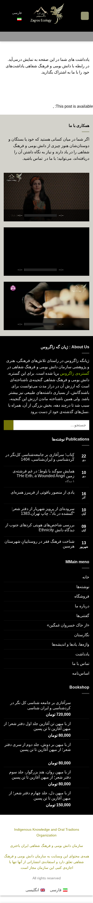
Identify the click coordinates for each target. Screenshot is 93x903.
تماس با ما (80, 663)
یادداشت (82, 654)
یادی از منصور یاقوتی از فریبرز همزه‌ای (42, 492)
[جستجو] (47, 36)
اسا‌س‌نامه (80, 673)
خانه (85, 577)
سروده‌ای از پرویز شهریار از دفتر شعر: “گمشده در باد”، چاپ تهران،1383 (43, 511)
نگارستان (81, 635)
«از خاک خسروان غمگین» (68, 625)
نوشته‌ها (82, 587)
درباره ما (82, 606)
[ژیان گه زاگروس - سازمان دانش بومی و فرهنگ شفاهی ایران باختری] (46, 15)
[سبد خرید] (74, 15)
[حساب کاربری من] (6, 15)
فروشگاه (81, 596)
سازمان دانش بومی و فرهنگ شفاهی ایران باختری (46, 846)
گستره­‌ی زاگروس (74, 373)
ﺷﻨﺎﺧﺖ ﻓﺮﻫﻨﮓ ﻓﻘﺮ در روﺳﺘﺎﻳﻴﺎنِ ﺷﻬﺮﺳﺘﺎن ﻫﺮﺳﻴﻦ (39, 543)
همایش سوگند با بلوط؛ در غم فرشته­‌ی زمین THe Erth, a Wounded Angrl (43, 473)
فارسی (17, 13)
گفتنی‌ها (82, 616)
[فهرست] (85, 16)
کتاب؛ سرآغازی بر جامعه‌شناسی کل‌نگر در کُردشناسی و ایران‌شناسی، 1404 (39, 456)
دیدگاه (69, 481)
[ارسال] (8, 425)
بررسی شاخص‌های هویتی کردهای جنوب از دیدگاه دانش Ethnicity (39, 527)
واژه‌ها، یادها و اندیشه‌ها (70, 644)
